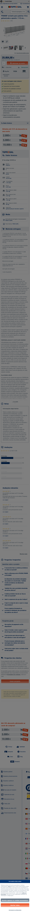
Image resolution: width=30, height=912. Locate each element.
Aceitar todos (15, 905)
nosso (9, 886)
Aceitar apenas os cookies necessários (15, 900)
